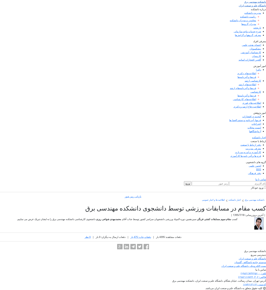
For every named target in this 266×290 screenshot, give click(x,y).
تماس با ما (260, 179)
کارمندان (256, 56)
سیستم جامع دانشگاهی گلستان (250, 262)
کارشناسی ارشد (253, 80)
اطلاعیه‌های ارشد (247, 84)
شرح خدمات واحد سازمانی (247, 31)
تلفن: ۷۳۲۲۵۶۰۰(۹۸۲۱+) (253, 273)
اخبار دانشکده (259, 137)
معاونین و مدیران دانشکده (243, 20)
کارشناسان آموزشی (251, 52)
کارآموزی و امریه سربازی (248, 152)
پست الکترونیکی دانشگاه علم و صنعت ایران (243, 266)
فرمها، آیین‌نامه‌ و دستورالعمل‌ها (245, 120)
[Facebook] (146, 246)
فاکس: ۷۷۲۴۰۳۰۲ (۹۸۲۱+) (252, 277)
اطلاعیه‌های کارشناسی (244, 99)
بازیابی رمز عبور (133, 196)
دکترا (258, 69)
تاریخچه (257, 27)
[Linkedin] (126, 246)
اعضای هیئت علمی (251, 45)
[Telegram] (133, 246)
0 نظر (88, 237)
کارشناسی (255, 92)
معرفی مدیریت (253, 148)
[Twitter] (139, 246)
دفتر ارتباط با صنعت (250, 145)
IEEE (258, 169)
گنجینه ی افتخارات (251, 116)
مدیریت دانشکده (252, 13)
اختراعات (256, 124)
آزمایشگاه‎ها (255, 131)
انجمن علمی (255, 165)
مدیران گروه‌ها (248, 24)
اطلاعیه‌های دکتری (246, 73)
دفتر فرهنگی (254, 173)
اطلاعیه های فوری (251, 103)
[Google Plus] (120, 246)
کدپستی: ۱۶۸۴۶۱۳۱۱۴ (254, 284)
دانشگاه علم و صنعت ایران (252, 258)
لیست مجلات (254, 127)
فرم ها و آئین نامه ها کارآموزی (245, 156)
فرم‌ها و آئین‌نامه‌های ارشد (243, 88)
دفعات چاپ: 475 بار (141, 237)
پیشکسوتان (255, 48)
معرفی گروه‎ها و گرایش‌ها (248, 35)
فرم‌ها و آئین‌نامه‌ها (247, 77)
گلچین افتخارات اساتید (250, 59)
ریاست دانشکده (248, 16)
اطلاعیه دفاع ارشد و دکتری (247, 106)
